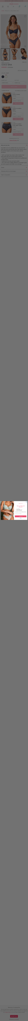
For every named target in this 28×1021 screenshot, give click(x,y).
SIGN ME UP (21, 515)
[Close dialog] (26, 502)
